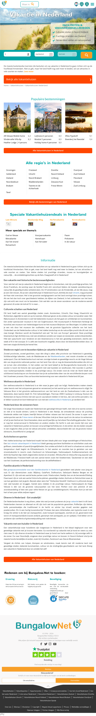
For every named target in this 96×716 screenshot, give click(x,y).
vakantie (74, 501)
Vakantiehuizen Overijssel (82, 697)
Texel (8, 192)
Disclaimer (26, 707)
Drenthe (54, 170)
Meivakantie (11, 238)
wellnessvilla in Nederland (60, 399)
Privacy (66, 707)
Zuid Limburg (79, 185)
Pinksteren (69, 238)
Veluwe (77, 182)
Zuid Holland (79, 174)
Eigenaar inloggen (33, 710)
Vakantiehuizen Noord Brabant (59, 697)
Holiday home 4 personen (45, 142)
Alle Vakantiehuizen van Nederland (48, 559)
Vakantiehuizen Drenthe (85, 694)
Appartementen (36, 691)
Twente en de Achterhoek (34, 187)
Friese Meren (56, 185)
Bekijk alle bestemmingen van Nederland (48, 202)
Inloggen (87, 4)
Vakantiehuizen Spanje (48, 701)
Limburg (54, 178)
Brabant (9, 185)
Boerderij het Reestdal (74, 139)
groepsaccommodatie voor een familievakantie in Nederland (34, 469)
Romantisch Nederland (46, 694)
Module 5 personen (42, 139)
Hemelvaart (40, 238)
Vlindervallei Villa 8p (12, 139)
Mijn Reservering (63, 710)
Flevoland (78, 178)
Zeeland (9, 178)
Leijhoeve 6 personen (43, 136)
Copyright (36, 707)
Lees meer (29, 71)
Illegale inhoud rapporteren (51, 707)
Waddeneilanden (36, 182)
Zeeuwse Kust (57, 182)
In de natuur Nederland (27, 694)
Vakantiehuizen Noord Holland (35, 697)
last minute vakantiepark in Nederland (24, 443)
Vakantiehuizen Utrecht (13, 697)
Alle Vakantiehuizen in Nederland (48, 150)
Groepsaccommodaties (58, 691)
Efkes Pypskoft (71, 136)
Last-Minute (11, 219)
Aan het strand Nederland (78, 691)
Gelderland (11, 174)
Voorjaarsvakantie (43, 235)
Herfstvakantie (57, 219)
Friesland (33, 170)
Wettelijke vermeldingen (80, 707)
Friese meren (27, 417)
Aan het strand (12, 241)
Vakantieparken (22, 691)
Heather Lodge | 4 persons (15, 142)
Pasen (67, 235)
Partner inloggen (48, 710)
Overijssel (78, 170)
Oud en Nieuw (12, 235)
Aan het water (41, 241)
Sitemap (17, 707)
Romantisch (11, 245)
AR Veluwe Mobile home (14, 136)
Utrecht (32, 174)
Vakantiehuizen (8, 691)
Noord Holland (57, 174)
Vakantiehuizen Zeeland (65, 694)
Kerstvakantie (78, 219)
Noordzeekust (12, 182)
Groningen (10, 170)
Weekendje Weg (35, 219)
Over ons (8, 707)
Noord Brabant (35, 178)
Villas (46, 691)
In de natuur (70, 241)
